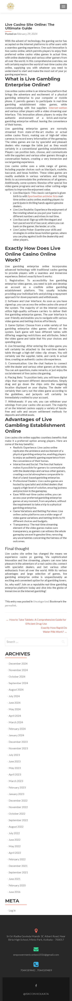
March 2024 (16, 722)
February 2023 (17, 787)
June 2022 (14, 839)
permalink (10, 605)
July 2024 (14, 696)
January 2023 (16, 794)
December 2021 (18, 865)
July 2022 (14, 833)
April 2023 (15, 774)
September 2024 (18, 683)
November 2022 (18, 807)
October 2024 (17, 676)
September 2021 (18, 872)
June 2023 (14, 761)
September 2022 (18, 820)
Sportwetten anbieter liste (43, 196)
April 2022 (15, 852)
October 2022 (17, 813)
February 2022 (17, 859)
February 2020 (17, 885)
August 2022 (16, 826)
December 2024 (18, 663)
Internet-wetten (58, 107)
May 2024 (15, 709)
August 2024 (16, 689)
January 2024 (16, 735)
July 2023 (14, 754)
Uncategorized (41, 601)
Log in (12, 910)
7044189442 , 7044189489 (36, 970)
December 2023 (18, 741)
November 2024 (18, 670)
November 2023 (18, 748)
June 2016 (14, 891)
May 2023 (15, 767)
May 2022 (15, 846)
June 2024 (14, 702)
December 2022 (18, 800)
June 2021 (14, 878)
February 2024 (17, 728)
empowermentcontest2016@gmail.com (36, 954)
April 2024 (15, 715)
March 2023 (16, 780)
